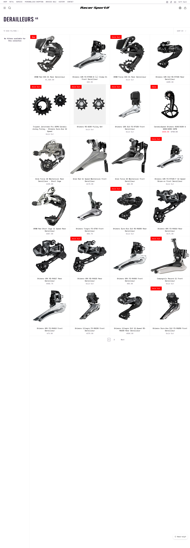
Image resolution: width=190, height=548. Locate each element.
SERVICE (19, 2)
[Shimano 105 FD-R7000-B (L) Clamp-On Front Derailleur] (90, 54)
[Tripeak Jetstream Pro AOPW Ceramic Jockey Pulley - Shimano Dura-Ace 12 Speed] (50, 104)
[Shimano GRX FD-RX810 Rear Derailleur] (170, 206)
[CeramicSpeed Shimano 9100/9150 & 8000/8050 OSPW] (170, 104)
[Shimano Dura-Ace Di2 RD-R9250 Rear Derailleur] (130, 206)
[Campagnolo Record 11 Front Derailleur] (170, 256)
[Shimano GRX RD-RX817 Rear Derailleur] (50, 256)
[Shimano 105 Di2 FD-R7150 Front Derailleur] (130, 104)
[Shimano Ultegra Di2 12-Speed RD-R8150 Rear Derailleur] (130, 306)
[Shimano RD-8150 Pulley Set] (90, 104)
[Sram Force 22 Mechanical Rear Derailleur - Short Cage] (50, 156)
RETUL (11, 2)
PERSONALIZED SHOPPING (34, 2)
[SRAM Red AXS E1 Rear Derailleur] (50, 54)
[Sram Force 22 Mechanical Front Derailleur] (130, 156)
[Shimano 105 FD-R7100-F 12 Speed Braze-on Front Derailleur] (170, 156)
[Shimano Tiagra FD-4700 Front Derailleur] (90, 206)
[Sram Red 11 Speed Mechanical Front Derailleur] (90, 156)
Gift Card (182, 2)
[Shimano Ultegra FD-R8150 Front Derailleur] (90, 306)
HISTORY (62, 2)
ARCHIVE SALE (51, 2)
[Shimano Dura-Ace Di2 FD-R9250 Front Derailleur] (170, 306)
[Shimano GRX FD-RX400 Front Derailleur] (130, 256)
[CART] (185, 7)
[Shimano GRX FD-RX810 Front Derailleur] (50, 306)
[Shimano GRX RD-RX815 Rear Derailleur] (90, 256)
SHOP (5, 2)
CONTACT (70, 2)
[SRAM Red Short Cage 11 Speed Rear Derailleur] (50, 206)
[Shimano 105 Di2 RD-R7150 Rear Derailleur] (170, 54)
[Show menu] (4, 7)
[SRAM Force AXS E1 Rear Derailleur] (130, 54)
